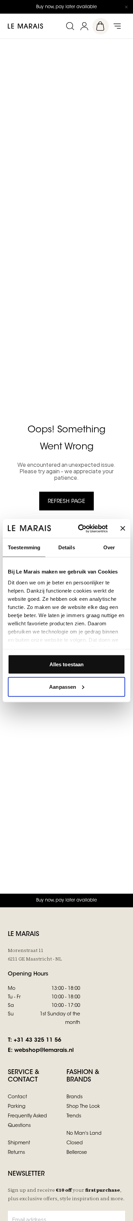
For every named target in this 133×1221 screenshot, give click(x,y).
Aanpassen (62, 686)
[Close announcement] (126, 7)
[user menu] (84, 26)
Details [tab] (66, 547)
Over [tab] (109, 547)
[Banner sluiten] (122, 528)
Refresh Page (66, 501)
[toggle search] (70, 26)
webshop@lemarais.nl (44, 1050)
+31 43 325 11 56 (37, 1040)
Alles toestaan (66, 664)
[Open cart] (100, 26)
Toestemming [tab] (24, 547)
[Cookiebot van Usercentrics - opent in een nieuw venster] (81, 528)
